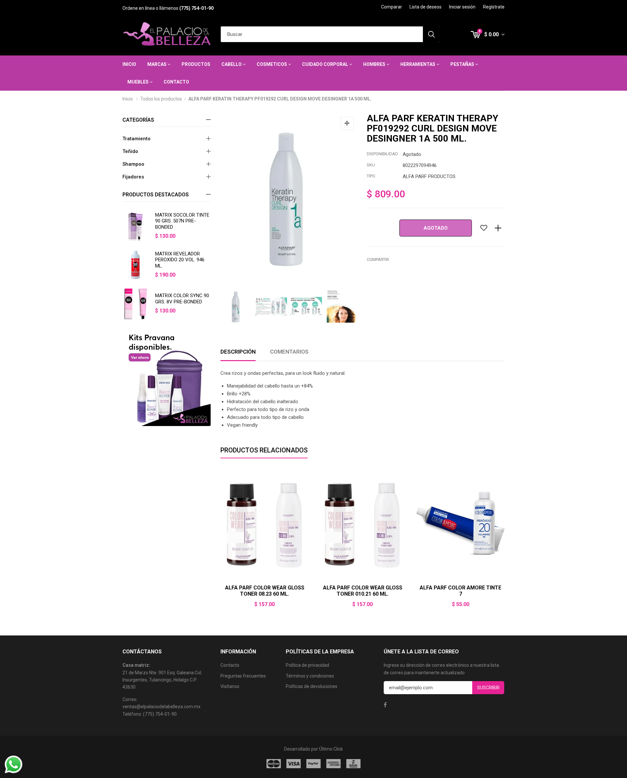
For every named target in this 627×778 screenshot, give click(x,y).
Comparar (391, 6)
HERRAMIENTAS (418, 64)
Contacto (176, 81)
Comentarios (289, 351)
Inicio (129, 64)
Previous (220, 541)
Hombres (374, 64)
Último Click (331, 749)
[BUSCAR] (431, 34)
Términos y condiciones (310, 676)
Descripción (238, 351)
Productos (196, 64)
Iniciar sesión (462, 6)
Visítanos (229, 686)
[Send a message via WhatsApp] (13, 764)
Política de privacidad (307, 665)
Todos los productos (161, 98)
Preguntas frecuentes (243, 676)
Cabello (232, 64)
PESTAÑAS (462, 64)
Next (504, 541)
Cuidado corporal (325, 64)
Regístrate (494, 6)
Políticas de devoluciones (311, 686)
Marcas (157, 64)
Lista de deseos (426, 6)
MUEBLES (138, 81)
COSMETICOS (272, 64)
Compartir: (378, 259)
